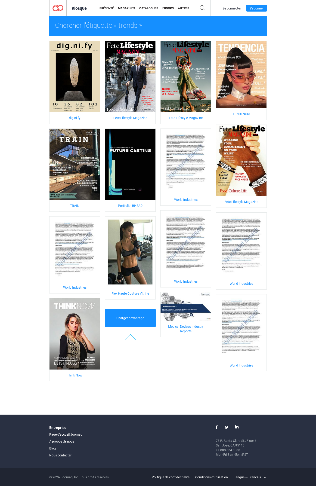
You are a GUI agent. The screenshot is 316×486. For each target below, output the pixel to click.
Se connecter (232, 8)
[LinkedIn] (236, 427)
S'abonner (256, 8)
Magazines (126, 8)
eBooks (168, 8)
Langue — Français (248, 477)
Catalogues (148, 8)
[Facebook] (216, 427)
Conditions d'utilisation (211, 477)
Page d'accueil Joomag (65, 434)
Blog (52, 448)
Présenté (106, 8)
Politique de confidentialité (170, 477)
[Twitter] (226, 427)
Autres (183, 8)
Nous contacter (60, 455)
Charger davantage (130, 318)
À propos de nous (61, 441)
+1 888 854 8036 (228, 450)
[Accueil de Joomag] (58, 8)
